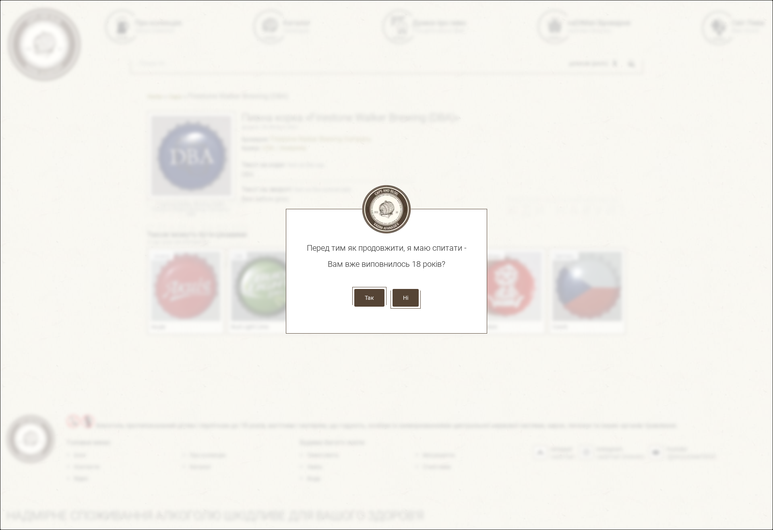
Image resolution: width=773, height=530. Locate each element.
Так (369, 298)
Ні (405, 298)
